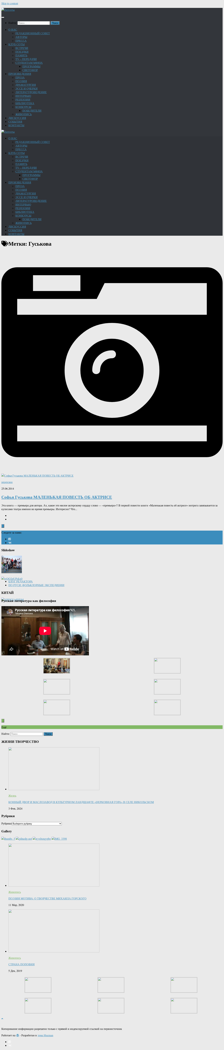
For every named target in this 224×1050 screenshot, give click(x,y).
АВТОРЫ (21, 37)
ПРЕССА (21, 40)
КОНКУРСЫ (23, 107)
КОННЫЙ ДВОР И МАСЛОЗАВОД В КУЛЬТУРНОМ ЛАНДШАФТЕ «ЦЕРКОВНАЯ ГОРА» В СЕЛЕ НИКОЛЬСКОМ (81, 802)
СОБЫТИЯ (15, 121)
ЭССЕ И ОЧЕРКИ (26, 88)
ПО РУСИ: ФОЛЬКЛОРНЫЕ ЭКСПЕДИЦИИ (36, 585)
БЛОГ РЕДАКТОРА (20, 581)
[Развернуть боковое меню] (2, 526)
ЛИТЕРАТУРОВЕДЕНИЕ (31, 92)
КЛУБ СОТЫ (16, 44)
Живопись (14, 892)
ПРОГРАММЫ (31, 66)
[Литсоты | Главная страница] (8, 10)
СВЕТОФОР (30, 70)
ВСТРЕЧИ (21, 48)
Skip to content (9, 3)
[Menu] (2, 17)
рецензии (7, 482)
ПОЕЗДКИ (22, 51)
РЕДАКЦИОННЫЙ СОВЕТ (32, 33)
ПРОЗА (20, 77)
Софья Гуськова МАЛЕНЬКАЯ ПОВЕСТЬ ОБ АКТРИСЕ (56, 497)
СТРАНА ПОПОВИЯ (21, 964)
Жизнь (12, 795)
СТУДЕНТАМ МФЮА (29, 62)
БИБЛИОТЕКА (24, 103)
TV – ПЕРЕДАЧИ (26, 59)
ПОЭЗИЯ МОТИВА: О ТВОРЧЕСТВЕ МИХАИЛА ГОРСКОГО (47, 898)
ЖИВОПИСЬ (23, 114)
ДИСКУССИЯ (17, 118)
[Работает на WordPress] (17, 1035)
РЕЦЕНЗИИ (22, 99)
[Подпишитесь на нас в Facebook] (9, 539)
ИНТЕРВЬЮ (23, 96)
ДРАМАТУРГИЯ (25, 85)
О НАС (12, 29)
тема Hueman (45, 1035)
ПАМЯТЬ (21, 55)
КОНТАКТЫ (16, 125)
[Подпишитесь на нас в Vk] (10, 542)
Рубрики (6, 823)
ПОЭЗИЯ (21, 81)
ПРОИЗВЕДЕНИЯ (19, 74)
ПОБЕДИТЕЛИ (31, 110)
